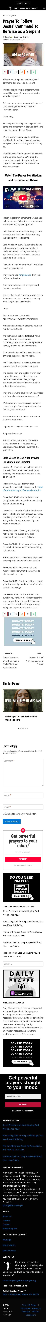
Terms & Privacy (30, 1305)
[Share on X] (28, 72)
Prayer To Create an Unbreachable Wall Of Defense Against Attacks (11, 660)
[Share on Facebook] (10, 72)
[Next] (39, 708)
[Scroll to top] (44, 1315)
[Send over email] (33, 72)
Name (7, 795)
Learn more (29, 1034)
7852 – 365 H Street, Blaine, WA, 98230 (21, 1294)
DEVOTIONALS (9, 1250)
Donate (6, 1224)
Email (7, 807)
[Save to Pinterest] (5, 72)
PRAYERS (7, 1240)
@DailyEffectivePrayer (13, 1205)
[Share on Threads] (16, 72)
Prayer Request (10, 1228)
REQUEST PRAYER (23, 3)
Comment (9, 760)
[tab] (18, 728)
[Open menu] (44, 8)
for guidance (25, 274)
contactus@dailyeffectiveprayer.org (19, 1280)
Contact (6, 1220)
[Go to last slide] (7, 708)
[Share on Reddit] (22, 72)
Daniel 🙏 (8, 37)
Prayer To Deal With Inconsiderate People (34, 658)
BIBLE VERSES (9, 1245)
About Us (7, 1216)
